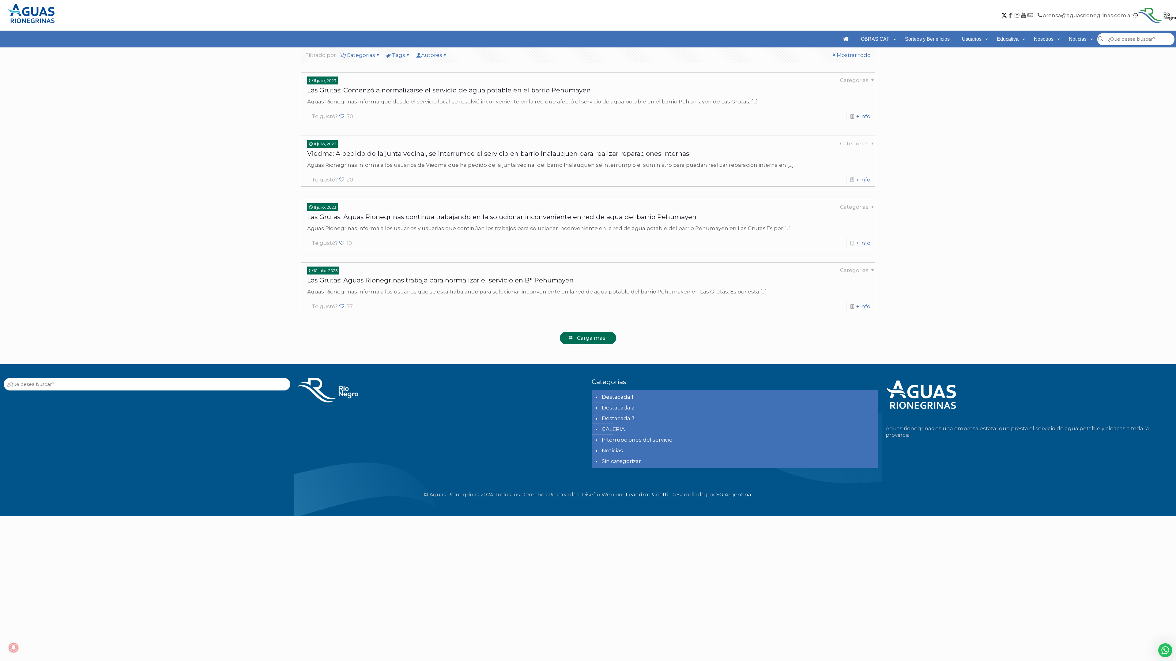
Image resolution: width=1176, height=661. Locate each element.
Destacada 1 (617, 397)
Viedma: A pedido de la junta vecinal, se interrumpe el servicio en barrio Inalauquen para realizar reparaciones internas (498, 153)
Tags (398, 55)
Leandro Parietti (647, 494)
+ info (863, 116)
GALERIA (613, 429)
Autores (431, 55)
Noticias (612, 450)
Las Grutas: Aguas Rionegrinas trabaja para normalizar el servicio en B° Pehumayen (440, 280)
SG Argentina (733, 494)
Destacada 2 (618, 408)
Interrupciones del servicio (637, 440)
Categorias (361, 55)
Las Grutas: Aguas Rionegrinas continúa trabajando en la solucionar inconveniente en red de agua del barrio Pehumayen (501, 217)
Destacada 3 (618, 418)
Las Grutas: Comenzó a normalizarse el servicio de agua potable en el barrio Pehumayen (449, 90)
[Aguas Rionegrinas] (32, 25)
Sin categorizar (621, 461)
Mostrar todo (854, 55)
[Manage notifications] (13, 647)
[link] (877, 50)
